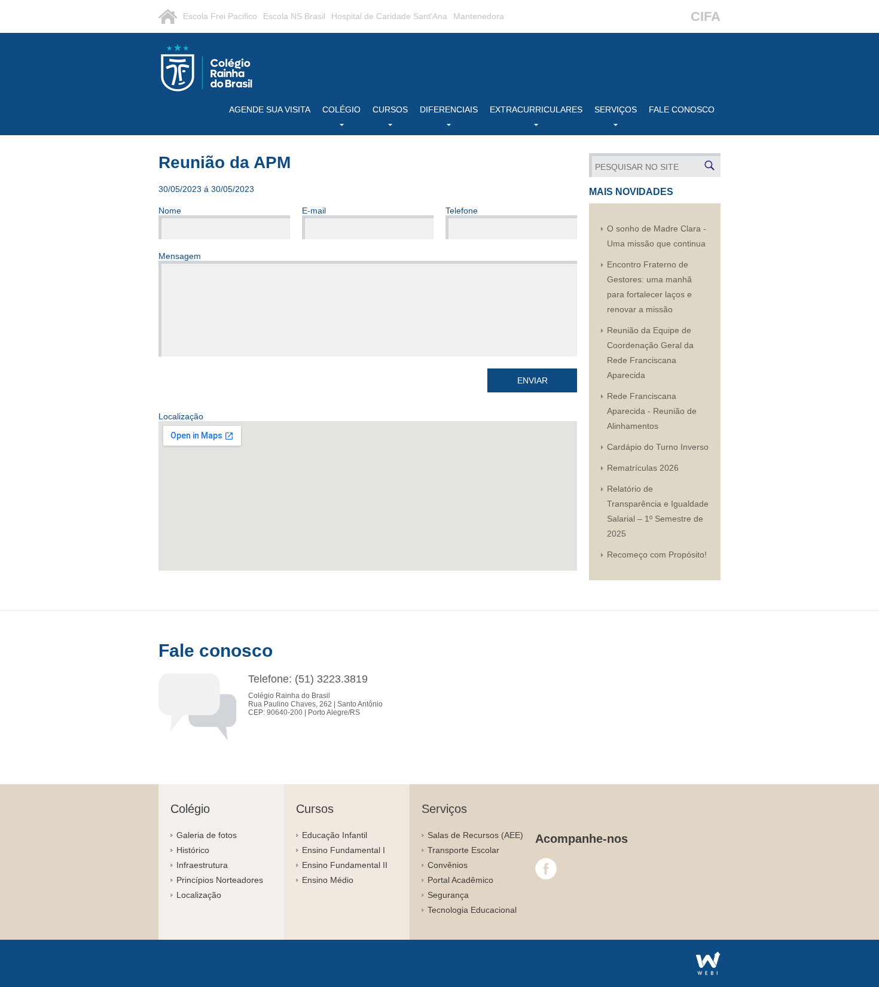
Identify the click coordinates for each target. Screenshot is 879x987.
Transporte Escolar (463, 850)
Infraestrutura (202, 865)
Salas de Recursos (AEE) (475, 835)
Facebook (546, 868)
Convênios (448, 865)
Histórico (192, 850)
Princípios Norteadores (219, 880)
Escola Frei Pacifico (220, 16)
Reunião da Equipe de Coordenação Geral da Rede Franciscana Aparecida (650, 352)
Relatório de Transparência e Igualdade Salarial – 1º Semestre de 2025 (658, 511)
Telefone (461, 210)
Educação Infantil (334, 835)
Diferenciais (449, 109)
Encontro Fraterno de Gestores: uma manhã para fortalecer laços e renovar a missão (649, 287)
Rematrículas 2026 (643, 468)
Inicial (167, 16)
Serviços (615, 109)
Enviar (532, 380)
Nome (169, 210)
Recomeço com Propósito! (657, 554)
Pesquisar (709, 165)
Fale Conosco (682, 109)
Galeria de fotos (206, 835)
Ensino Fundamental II (344, 865)
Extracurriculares (536, 109)
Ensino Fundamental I (343, 850)
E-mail (314, 210)
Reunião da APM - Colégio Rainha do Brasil (206, 67)
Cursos (390, 109)
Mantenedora (478, 16)
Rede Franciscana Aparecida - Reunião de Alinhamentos (652, 411)
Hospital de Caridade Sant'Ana (389, 16)
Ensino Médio (327, 880)
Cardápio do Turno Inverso (658, 447)
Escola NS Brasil (294, 16)
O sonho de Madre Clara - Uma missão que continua (656, 236)
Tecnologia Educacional (472, 910)
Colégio (341, 109)
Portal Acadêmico (460, 880)
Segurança (448, 895)
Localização (198, 895)
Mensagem (179, 256)
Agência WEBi (708, 963)
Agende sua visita (269, 109)
